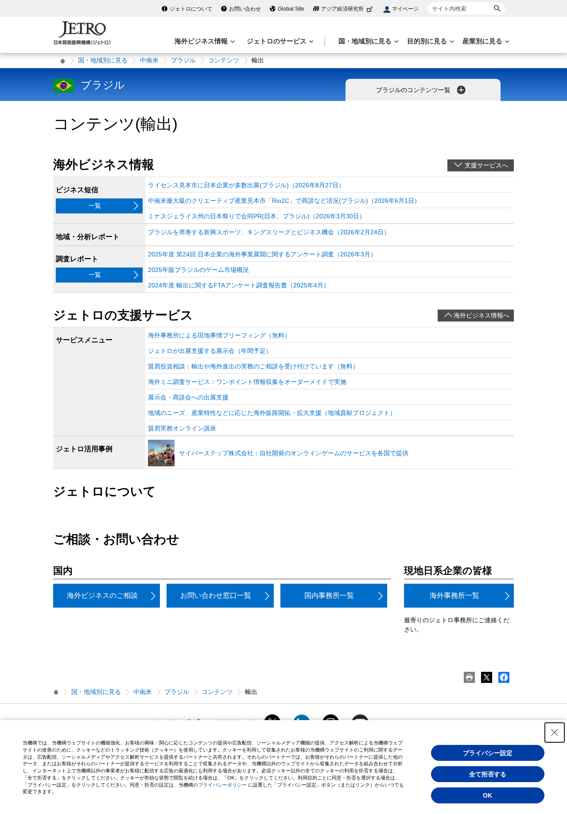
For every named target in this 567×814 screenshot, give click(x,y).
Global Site (291, 9)
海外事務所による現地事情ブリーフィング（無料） (219, 335)
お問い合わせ (245, 9)
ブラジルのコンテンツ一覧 (414, 89)
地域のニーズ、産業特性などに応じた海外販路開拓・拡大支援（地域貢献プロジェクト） (272, 412)
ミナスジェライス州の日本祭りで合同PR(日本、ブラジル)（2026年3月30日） (256, 216)
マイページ (405, 9)
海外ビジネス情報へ (481, 315)
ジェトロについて (191, 9)
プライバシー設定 (488, 752)
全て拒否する (487, 774)
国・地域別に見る (103, 60)
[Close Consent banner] (554, 732)
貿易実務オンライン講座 (182, 428)
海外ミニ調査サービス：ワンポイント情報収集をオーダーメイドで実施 (247, 381)
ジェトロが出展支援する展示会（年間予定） (210, 350)
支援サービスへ (486, 165)
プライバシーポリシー (222, 784)
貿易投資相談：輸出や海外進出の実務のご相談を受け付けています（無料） (253, 366)
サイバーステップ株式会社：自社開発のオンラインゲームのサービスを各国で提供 (293, 453)
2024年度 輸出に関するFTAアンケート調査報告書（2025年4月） (239, 285)
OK (487, 795)
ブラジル (183, 60)
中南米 (149, 60)
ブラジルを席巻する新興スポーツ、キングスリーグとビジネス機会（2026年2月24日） (269, 232)
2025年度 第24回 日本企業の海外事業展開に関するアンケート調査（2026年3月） (262, 254)
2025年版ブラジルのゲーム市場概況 (198, 269)
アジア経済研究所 (342, 9)
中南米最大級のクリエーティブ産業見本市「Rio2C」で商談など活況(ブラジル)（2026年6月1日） (284, 200)
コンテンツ (223, 60)
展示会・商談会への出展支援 (188, 397)
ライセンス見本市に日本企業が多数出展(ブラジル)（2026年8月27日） (246, 185)
